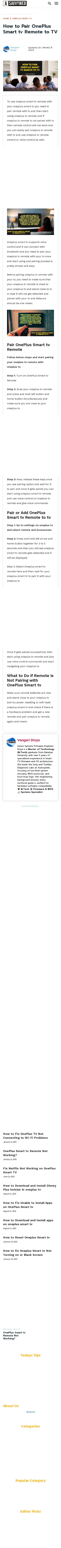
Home (6, 18)
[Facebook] (5, 1418)
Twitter (30, 1417)
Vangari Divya (14, 49)
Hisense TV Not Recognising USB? (22, 1534)
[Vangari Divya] (6, 49)
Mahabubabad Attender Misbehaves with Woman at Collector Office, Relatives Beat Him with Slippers (29, 1364)
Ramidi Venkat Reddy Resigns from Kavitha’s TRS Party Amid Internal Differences (28, 1380)
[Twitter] (23, 1418)
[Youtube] (39, 1418)
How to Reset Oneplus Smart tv (26, 1237)
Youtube (47, 1417)
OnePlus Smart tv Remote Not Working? (14, 1335)
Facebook (13, 1417)
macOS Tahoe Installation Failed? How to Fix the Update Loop (29, 1394)
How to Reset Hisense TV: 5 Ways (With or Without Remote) (26, 1521)
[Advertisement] (30, 176)
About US (30, 1411)
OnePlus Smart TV (22, 18)
